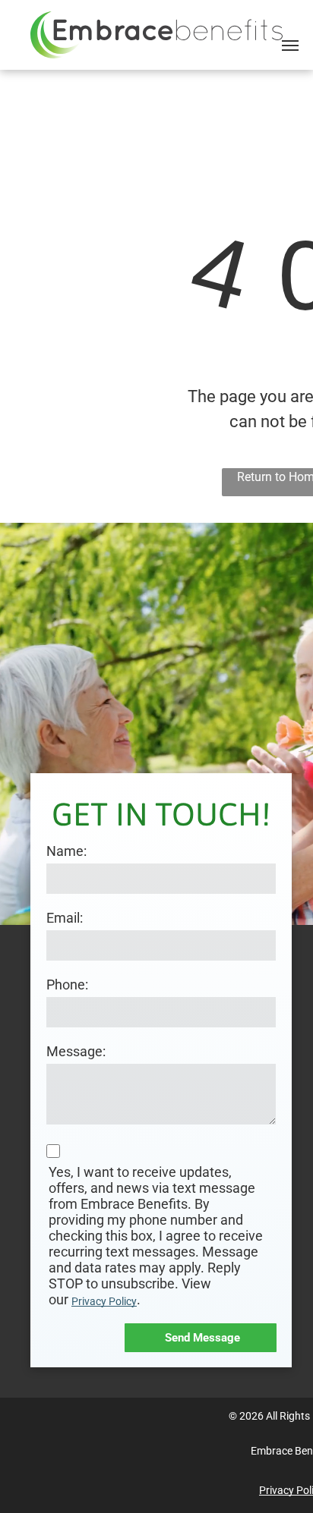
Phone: (67, 984)
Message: (76, 1051)
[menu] (290, 45)
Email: (64, 918)
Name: (66, 851)
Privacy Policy (104, 1301)
